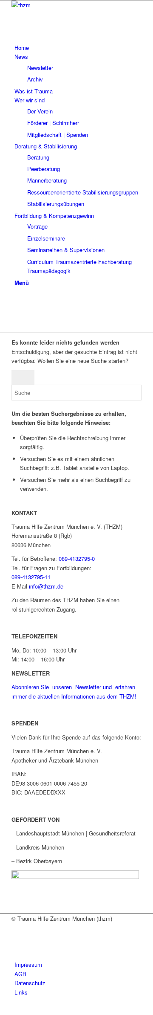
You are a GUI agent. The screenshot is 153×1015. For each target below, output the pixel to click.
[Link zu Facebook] (16, 300)
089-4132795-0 (77, 558)
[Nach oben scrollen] (2, 1010)
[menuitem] (78, 47)
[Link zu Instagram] (16, 319)
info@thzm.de (46, 586)
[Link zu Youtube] (16, 309)
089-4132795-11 (31, 577)
